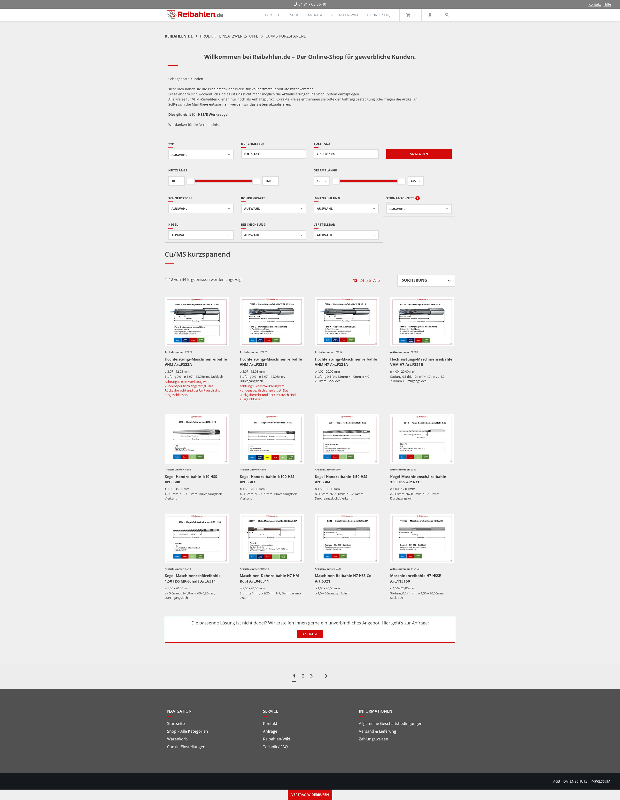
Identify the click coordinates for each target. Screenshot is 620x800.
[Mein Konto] (430, 15)
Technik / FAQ (378, 15)
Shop (294, 15)
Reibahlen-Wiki (344, 15)
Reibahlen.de (179, 36)
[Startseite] (195, 15)
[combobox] (201, 154)
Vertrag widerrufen (310, 794)
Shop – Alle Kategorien (187, 731)
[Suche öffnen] (446, 15)
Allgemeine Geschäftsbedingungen (390, 723)
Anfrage (315, 15)
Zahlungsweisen (373, 739)
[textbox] (201, 154)
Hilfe (607, 4)
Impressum (600, 781)
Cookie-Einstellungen (186, 746)
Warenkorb (177, 739)
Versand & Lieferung (377, 731)
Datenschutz (575, 781)
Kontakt (595, 4)
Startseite (272, 15)
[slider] (190, 181)
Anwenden (419, 154)
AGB (556, 781)
